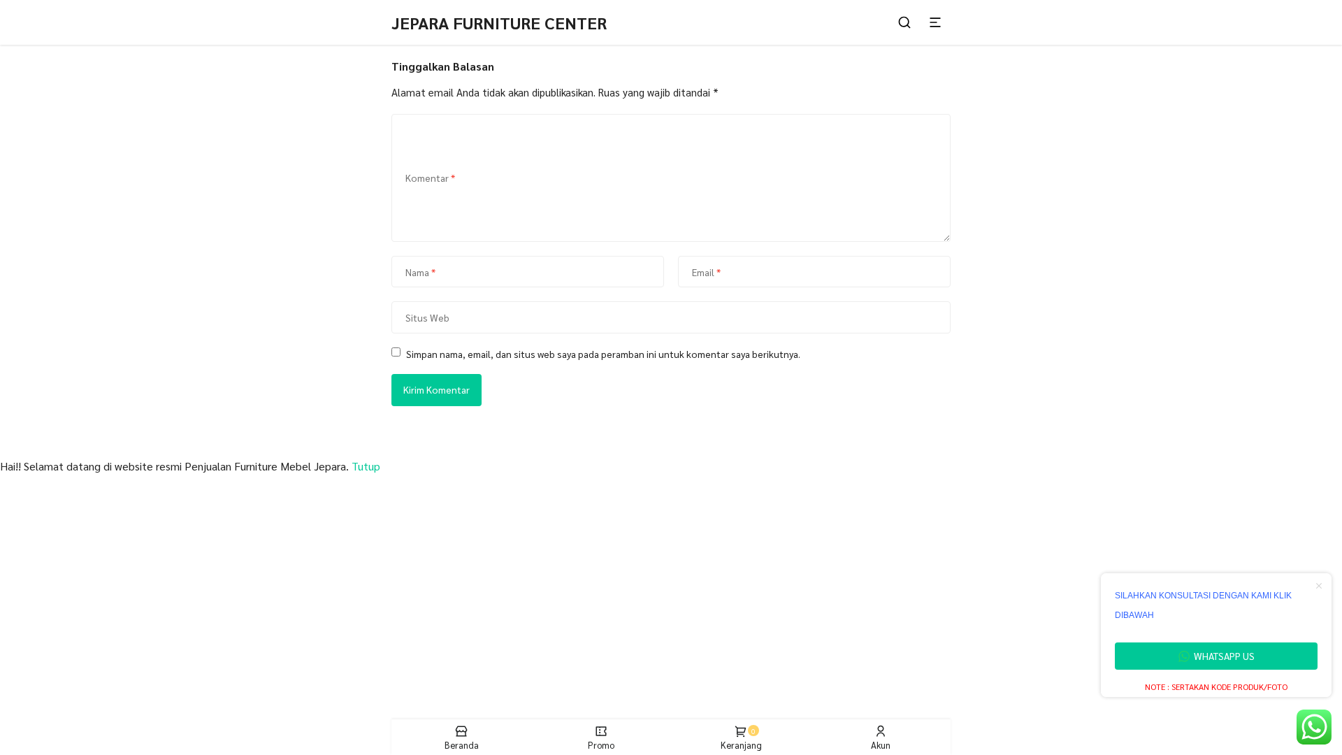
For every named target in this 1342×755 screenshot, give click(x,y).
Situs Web (427, 317)
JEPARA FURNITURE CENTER (499, 22)
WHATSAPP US (1224, 655)
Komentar (430, 177)
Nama (420, 272)
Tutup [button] (366, 466)
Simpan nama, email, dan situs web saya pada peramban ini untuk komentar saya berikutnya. (603, 353)
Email (706, 272)
